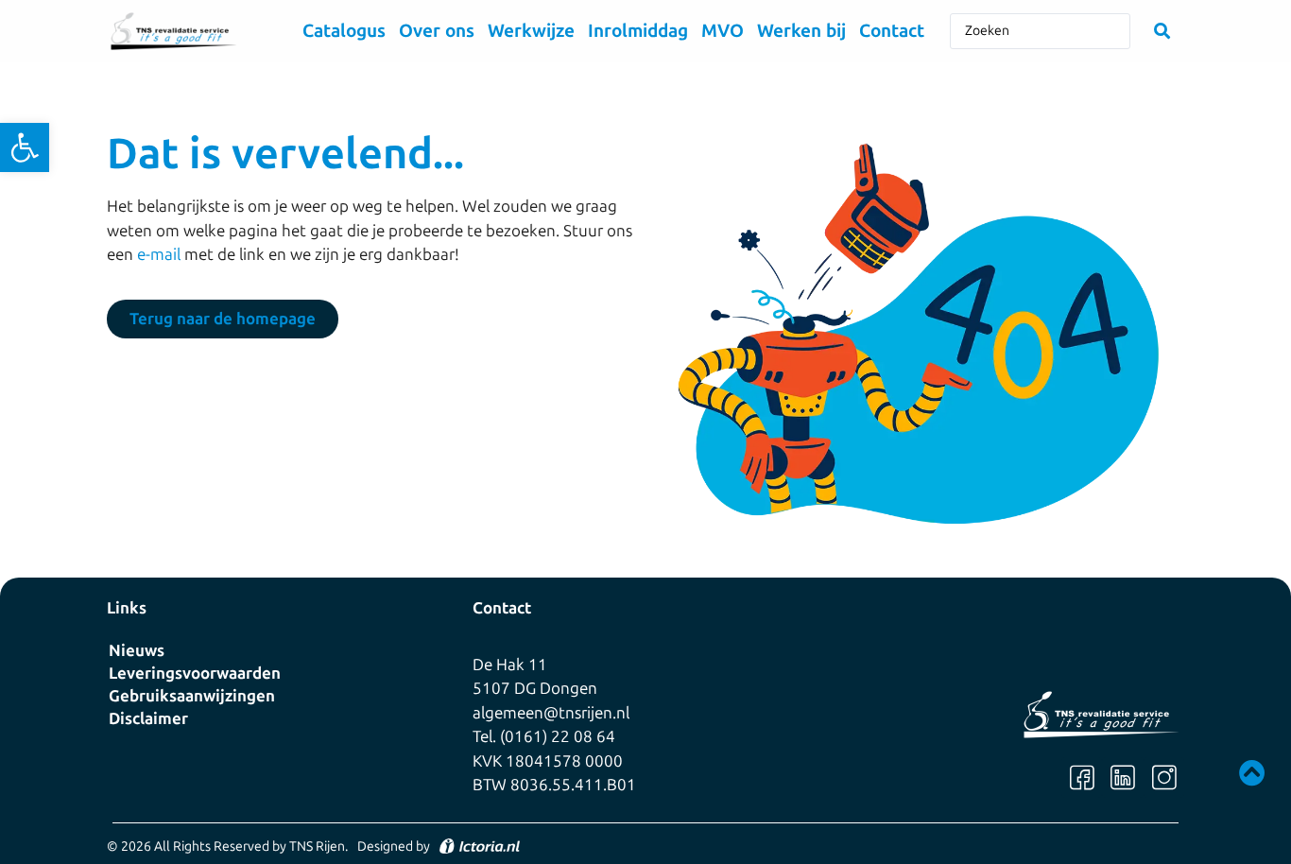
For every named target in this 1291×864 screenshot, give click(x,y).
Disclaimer (148, 718)
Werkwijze (531, 31)
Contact (891, 31)
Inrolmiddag (638, 31)
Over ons (436, 31)
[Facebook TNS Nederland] (1081, 777)
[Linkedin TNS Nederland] (1122, 777)
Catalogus (344, 31)
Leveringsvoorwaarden (195, 673)
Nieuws (136, 650)
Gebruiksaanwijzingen (192, 695)
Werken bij (801, 31)
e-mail (159, 254)
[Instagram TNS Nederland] (1164, 777)
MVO (722, 31)
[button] (24, 147)
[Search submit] (1162, 31)
